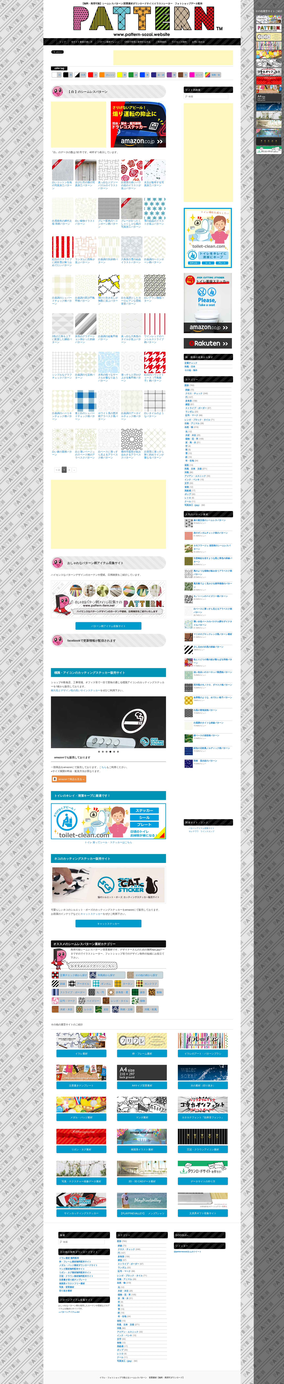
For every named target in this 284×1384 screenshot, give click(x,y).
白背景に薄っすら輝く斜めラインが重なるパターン (154, 454)
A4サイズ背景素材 (142, 1085)
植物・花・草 (191, 438)
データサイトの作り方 (203, 1181)
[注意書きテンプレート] (269, 92)
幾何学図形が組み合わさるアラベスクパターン (131, 454)
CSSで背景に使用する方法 (137, 41)
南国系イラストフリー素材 (72, 1283)
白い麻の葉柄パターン (62, 453)
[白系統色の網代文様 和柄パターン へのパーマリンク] (62, 208)
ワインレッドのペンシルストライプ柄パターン (154, 339)
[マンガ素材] (269, 66)
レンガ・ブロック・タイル (197, 419)
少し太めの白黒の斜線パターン (209, 646)
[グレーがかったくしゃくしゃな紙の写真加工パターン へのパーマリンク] (131, 208)
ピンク (199, 74)
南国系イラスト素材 (142, 1149)
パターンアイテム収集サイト (201, 828)
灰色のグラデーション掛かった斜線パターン (85, 339)
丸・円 (100, 992)
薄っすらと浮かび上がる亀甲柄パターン (131, 377)
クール (188, 501)
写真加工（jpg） (193, 504)
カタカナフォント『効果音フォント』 (203, 1117)
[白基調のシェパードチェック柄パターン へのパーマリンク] (62, 285)
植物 (142, 1000)
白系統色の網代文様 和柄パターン (62, 222)
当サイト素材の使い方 (82, 41)
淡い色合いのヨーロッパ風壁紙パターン (213, 672)
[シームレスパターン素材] (269, 31)
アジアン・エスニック (195, 475)
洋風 (187, 472)
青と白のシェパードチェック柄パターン (85, 416)
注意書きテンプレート (81, 1085)
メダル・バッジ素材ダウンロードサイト (78, 1265)
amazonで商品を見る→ (71, 779)
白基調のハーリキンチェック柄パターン (62, 416)
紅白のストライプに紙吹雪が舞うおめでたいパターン (62, 262)
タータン (128, 983)
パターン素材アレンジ (108, 41)
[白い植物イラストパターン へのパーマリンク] (85, 208)
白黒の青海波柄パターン (205, 709)
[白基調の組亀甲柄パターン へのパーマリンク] (108, 323)
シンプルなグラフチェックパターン (62, 376)
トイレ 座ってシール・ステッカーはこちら (108, 842)
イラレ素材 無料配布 (69, 1257)
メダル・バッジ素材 (81, 1117)
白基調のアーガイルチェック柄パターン (131, 416)
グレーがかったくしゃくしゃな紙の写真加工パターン (131, 223)
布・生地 (189, 460)
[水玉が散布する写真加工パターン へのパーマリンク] (155, 169)
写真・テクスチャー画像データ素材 (81, 1181)
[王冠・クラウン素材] (269, 144)
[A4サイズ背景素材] (269, 100)
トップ (62, 41)
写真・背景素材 (66, 1286)
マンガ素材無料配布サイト (72, 1268)
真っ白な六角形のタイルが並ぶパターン (131, 339)
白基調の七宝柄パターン (85, 376)
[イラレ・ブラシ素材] (269, 48)
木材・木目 (66, 1009)
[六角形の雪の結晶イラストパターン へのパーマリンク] (131, 246)
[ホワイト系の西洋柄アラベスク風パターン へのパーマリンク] (108, 400)
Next (171, 721)
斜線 (62, 983)
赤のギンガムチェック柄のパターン (211, 532)
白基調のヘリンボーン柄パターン (154, 260)
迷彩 (106, 1009)
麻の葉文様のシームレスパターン (210, 520)
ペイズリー (93, 1000)
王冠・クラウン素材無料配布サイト (76, 1275)
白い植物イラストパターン (85, 222)
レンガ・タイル (119, 1000)
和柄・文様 (126, 1009)
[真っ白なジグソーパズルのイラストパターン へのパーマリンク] (108, 169)
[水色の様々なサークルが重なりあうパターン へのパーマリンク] (108, 362)
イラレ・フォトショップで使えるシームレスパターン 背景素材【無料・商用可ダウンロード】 (142, 1377)
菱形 (142, 992)
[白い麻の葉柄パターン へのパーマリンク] (62, 439)
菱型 (187, 404)
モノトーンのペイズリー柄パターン (211, 596)
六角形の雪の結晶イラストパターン (131, 260)
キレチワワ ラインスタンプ (201, 831)
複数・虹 (216, 74)
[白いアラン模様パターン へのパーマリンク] (155, 285)
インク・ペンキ (192, 479)
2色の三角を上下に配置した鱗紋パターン (62, 339)
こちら (102, 767)
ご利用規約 (161, 41)
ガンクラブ (150, 983)
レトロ (88, 1009)
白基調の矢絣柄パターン (108, 260)
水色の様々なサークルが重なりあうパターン (108, 377)
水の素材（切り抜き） (203, 1085)
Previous (45, 721)
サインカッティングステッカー (81, 1213)
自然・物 (189, 427)
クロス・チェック (193, 393)
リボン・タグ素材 (81, 1149)
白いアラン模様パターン (154, 299)
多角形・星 (122, 992)
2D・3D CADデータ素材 (142, 1181)
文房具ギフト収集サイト (202, 1213)
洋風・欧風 (150, 1009)
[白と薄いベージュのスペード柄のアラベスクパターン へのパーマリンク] (85, 439)
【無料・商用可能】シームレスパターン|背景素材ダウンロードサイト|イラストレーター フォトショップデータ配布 (142, 3)
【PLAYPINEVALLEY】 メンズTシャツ (142, 1213)
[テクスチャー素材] (269, 118)
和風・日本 (190, 366)
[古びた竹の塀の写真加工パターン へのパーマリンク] (85, 169)
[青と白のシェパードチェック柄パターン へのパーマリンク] (85, 400)
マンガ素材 (142, 1117)
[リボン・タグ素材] (269, 83)
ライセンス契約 (179, 41)
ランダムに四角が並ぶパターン (85, 260)
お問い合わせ (198, 41)
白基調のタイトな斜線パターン (209, 722)
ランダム (189, 411)
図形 (187, 385)
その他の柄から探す (146, 975)
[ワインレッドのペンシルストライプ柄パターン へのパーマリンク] (155, 323)
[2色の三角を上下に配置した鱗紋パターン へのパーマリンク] (62, 323)
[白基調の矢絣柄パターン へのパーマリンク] (108, 246)
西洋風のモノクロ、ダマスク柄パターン (213, 684)
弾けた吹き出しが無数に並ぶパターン (108, 300)
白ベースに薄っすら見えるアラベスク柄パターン (108, 454)
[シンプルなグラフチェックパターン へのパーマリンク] (62, 362)
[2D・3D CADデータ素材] (269, 127)
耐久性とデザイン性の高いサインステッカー (75, 690)
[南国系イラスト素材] (269, 135)
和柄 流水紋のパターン (205, 760)
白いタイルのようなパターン (154, 414)
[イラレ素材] (269, 22)
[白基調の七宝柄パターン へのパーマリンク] (85, 362)
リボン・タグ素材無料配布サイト (75, 1272)
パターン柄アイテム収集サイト (108, 626)
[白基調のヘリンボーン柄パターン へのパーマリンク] (155, 246)
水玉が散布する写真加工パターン (154, 183)
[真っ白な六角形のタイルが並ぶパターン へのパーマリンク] (131, 323)
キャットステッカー (92, 913)
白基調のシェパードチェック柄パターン (62, 300)
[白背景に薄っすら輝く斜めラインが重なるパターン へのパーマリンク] (155, 439)
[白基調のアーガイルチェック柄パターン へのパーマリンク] (131, 400)
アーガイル (83, 983)
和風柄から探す (106, 975)
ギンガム (106, 983)
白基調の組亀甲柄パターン (108, 337)
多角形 (188, 400)
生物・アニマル (192, 423)
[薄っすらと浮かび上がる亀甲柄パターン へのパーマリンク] (131, 362)
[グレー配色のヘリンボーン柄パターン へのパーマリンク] (108, 208)
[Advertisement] (173, 57)
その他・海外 (191, 370)
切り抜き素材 (65, 1290)
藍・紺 (161, 74)
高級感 (188, 490)
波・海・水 (190, 442)
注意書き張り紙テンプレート (73, 1279)
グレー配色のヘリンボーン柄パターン (108, 223)
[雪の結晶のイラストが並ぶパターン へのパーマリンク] (155, 208)
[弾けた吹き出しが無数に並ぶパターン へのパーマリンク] (108, 285)
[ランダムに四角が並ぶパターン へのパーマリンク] (85, 246)
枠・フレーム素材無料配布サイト (75, 1261)
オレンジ (110, 74)
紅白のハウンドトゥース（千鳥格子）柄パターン (154, 377)
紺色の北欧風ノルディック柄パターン (212, 747)
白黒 (83, 74)
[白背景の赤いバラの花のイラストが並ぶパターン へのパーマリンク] (131, 169)
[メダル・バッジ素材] (269, 57)
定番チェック (191, 362)
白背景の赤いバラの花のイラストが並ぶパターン (131, 185)
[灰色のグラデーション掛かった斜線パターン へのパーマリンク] (85, 323)
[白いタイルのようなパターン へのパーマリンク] (155, 400)
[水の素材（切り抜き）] (269, 109)
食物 (187, 486)
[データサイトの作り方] (269, 153)
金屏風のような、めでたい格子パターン (213, 697)
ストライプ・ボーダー (72, 992)
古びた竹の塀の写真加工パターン (85, 183)
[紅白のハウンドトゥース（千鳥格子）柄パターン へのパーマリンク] (155, 362)
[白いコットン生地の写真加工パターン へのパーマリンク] (62, 169)
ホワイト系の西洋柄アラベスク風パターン (108, 416)
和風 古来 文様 (193, 468)
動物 (159, 992)
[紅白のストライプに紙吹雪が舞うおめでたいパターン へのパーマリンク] (62, 246)
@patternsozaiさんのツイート (187, 1251)
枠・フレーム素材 (142, 1053)
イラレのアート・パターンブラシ (202, 1053)
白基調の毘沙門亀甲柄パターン (85, 299)
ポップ (188, 494)
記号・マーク (67, 1000)
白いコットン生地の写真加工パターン (62, 185)
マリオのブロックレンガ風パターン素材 (213, 634)
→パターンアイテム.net (69, 1311)
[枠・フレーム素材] (269, 39)
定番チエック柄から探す (73, 975)
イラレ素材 (81, 1053)
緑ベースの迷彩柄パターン (206, 735)
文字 (187, 483)
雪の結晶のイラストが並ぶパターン (154, 222)
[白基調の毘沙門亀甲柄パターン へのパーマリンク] (85, 285)
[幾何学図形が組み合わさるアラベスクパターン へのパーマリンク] (131, 439)
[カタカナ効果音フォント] (269, 74)
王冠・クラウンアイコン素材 (203, 1149)
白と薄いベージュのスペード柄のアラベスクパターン (85, 454)
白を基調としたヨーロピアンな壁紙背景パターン (131, 300)
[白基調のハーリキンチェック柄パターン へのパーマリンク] (62, 400)
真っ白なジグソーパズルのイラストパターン (108, 185)
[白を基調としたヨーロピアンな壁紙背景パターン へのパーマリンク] (131, 285)
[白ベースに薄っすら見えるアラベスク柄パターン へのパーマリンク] (108, 439)
